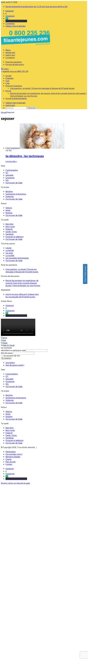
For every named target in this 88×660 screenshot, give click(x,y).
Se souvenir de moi (12, 355)
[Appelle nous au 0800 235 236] (26, 45)
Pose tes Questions (14, 86)
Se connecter (6, 358)
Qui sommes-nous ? (14, 454)
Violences (10, 196)
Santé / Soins (11, 231)
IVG (7, 180)
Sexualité (9, 175)
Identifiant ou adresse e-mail (13, 350)
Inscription (10, 362)
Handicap (10, 234)
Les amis (9, 253)
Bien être (9, 224)
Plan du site (10, 461)
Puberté (9, 229)
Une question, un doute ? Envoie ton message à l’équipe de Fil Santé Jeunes (42, 88)
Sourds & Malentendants (16, 98)
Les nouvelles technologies (17, 258)
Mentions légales (13, 456)
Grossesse (10, 177)
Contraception (12, 170)
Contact (9, 464)
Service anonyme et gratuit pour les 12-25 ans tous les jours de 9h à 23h (36, 6)
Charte (8, 459)
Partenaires (11, 451)
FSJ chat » (5, 69)
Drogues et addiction (14, 236)
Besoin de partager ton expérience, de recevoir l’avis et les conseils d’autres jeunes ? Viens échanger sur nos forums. (23, 283)
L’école (8, 248)
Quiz (7, 81)
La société (10, 255)
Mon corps (10, 226)
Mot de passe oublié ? (15, 365)
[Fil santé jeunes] (14, 71)
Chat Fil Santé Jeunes (85, 274)
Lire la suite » (11, 161)
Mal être (9, 191)
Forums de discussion (15, 64)
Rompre (9, 213)
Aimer (8, 210)
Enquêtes (10, 78)
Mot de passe (6, 353)
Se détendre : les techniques (25, 156)
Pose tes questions (14, 62)
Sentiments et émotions (16, 194)
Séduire (9, 208)
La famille (10, 250)
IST (7, 172)
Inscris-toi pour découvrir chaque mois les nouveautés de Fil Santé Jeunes (22, 295)
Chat (8, 83)
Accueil (8, 75)
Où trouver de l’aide (14, 182)
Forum (8, 91)
